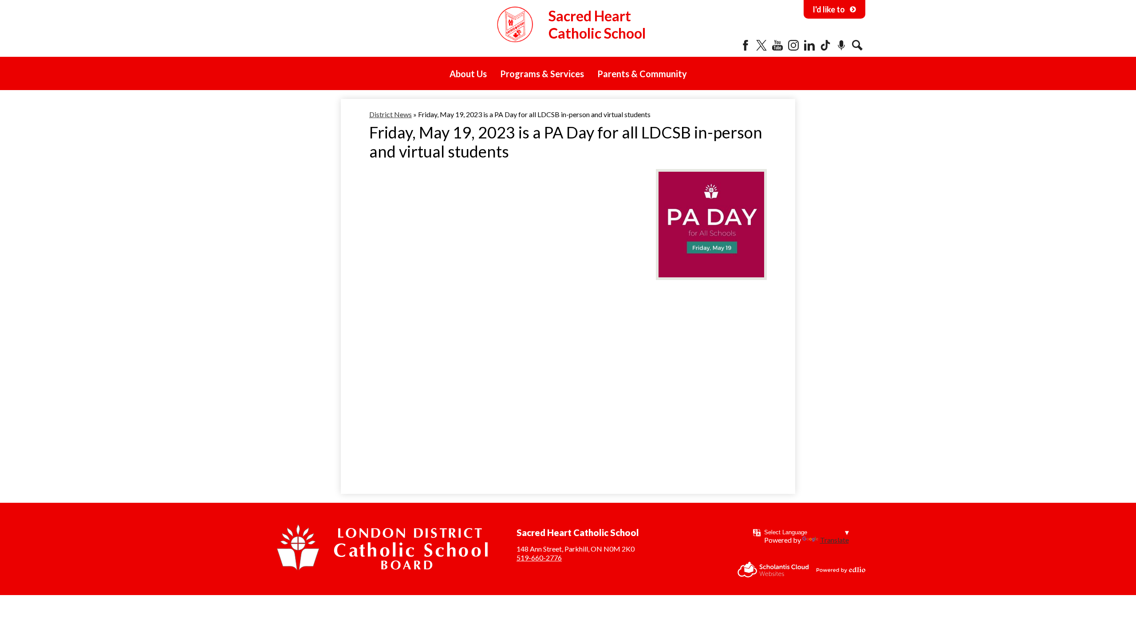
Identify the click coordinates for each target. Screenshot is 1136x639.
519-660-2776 (539, 557)
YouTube (777, 45)
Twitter (761, 45)
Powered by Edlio (840, 569)
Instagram (793, 45)
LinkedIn (809, 45)
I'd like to (829, 9)
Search (857, 45)
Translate (834, 540)
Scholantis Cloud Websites (773, 570)
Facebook (745, 45)
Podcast (841, 45)
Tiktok (825, 45)
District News (390, 114)
